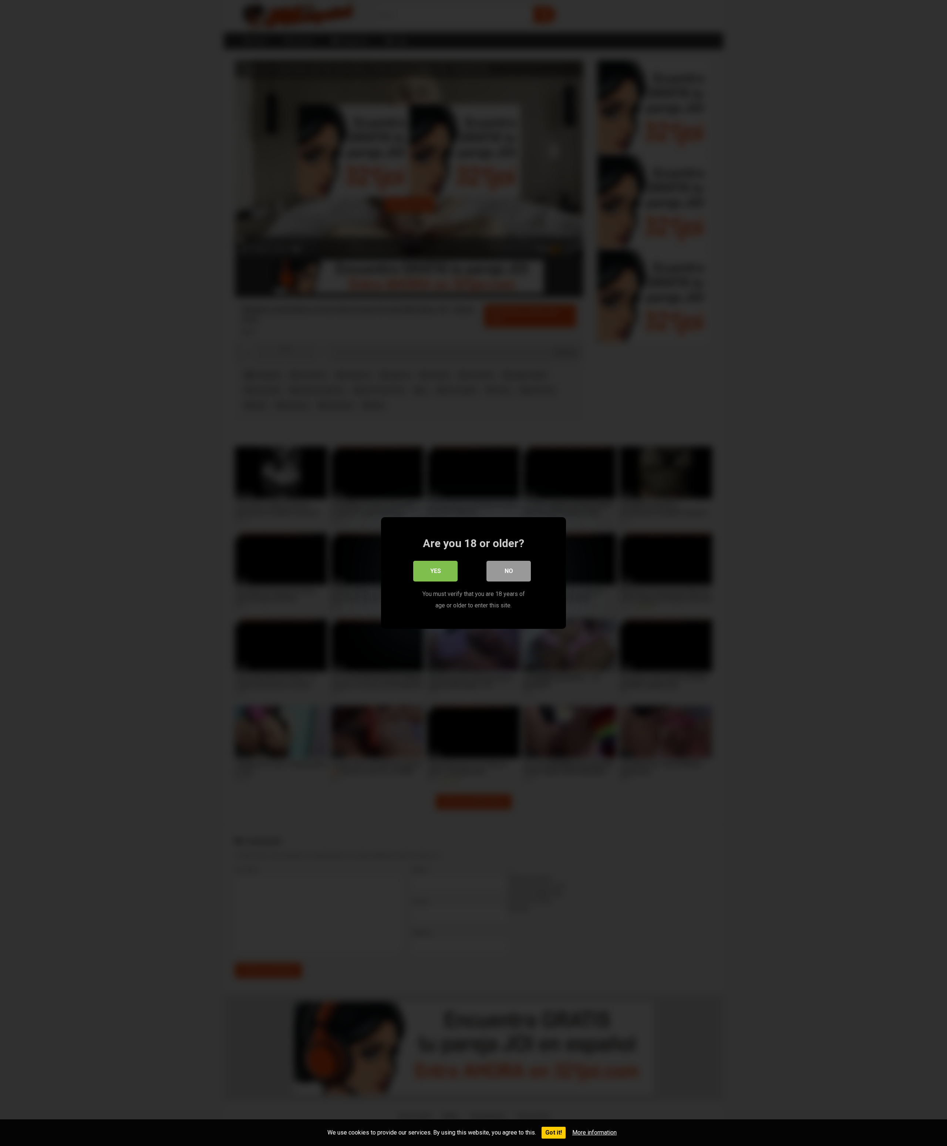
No (509, 570)
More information (594, 1132)
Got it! (553, 1132)
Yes (435, 570)
